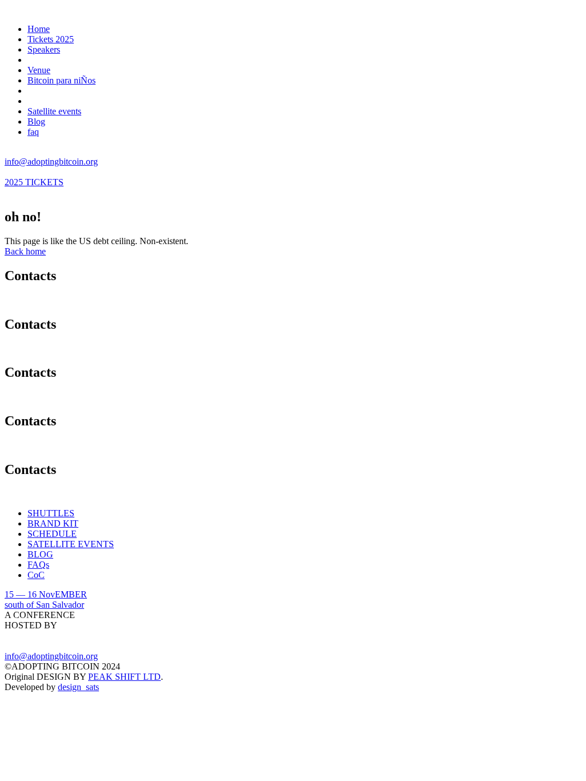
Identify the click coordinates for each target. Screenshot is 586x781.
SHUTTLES (50, 513)
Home (38, 29)
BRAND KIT (52, 523)
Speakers (43, 49)
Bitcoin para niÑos (61, 80)
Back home (25, 251)
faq (33, 132)
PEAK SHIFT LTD (124, 677)
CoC (36, 575)
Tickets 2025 (50, 39)
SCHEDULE (52, 534)
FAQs (38, 564)
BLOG (40, 554)
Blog (36, 121)
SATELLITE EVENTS (70, 544)
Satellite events (54, 111)
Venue (38, 70)
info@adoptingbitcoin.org (51, 161)
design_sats (78, 687)
